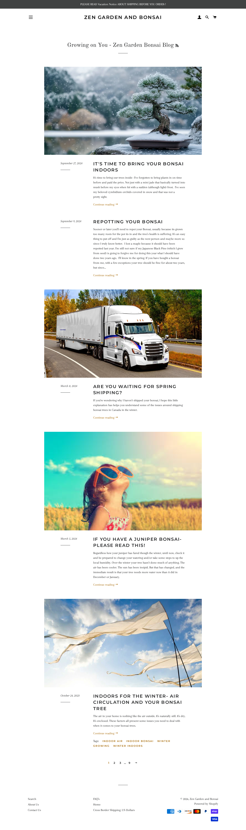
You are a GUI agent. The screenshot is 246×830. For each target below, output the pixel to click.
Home (97, 804)
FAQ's (96, 799)
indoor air (112, 741)
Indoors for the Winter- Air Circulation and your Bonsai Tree (137, 702)
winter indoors (128, 745)
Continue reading (104, 204)
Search (32, 799)
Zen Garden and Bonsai (123, 17)
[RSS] (177, 46)
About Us (33, 804)
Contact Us (34, 810)
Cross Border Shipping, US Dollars (114, 810)
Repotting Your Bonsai (128, 221)
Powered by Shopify (206, 803)
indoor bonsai (139, 741)
